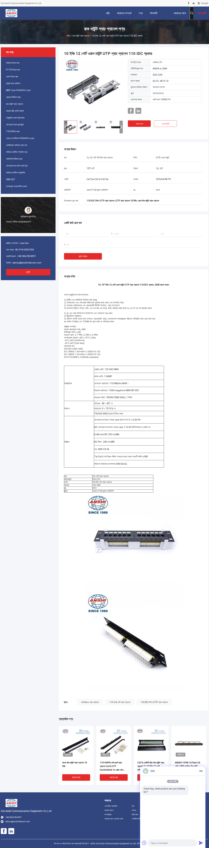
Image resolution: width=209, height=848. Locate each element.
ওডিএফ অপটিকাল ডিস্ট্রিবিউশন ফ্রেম (20, 138)
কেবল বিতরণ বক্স (12, 76)
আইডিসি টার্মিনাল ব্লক (14, 159)
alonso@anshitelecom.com (27, 262)
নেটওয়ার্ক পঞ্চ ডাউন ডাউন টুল (17, 165)
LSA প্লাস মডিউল (13, 83)
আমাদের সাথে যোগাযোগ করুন (113, 819)
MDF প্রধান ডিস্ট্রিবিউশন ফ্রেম (18, 90)
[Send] (200, 842)
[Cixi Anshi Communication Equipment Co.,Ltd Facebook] (189, 3)
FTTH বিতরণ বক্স (13, 69)
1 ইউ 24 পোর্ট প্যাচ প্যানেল (119, 702)
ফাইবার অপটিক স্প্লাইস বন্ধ (16, 152)
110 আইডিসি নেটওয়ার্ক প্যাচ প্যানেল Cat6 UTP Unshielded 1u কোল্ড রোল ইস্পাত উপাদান (111, 766)
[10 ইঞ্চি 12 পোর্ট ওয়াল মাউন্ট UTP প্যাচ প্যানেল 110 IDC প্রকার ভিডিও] (93, 88)
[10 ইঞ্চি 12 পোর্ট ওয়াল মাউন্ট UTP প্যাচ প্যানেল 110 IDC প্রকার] (76, 743)
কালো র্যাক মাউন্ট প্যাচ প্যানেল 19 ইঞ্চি (74, 764)
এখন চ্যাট (165, 123)
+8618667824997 (26, 256)
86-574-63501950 (24, 249)
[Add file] (144, 842)
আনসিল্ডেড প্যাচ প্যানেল (90, 702)
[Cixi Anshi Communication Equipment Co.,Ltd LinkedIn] (193, 3)
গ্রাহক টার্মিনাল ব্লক (13, 97)
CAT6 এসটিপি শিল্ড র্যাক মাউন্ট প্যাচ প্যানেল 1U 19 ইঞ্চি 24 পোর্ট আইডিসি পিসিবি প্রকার (150, 766)
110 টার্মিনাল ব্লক (13, 131)
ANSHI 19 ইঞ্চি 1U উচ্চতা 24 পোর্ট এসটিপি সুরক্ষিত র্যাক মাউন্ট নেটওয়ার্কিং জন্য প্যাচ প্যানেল (187, 766)
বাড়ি (68, 35)
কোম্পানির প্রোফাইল (110, 806)
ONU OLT (10, 179)
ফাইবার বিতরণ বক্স (12, 63)
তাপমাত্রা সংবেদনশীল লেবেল (16, 186)
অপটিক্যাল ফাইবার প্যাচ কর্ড (16, 145)
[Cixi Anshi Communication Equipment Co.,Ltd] (11, 13)
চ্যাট (28, 272)
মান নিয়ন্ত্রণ (108, 814)
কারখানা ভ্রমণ (109, 810)
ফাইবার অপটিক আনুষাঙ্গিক (15, 172)
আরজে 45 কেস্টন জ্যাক (15, 111)
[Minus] (201, 771)
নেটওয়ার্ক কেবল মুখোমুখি (15, 124)
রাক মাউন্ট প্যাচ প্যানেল (80, 35)
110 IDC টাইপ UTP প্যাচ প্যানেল (154, 702)
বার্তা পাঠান (83, 256)
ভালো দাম (139, 123)
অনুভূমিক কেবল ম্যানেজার (15, 117)
